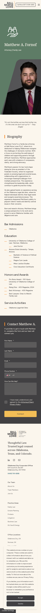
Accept (20, 598)
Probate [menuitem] (10, 514)
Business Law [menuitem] (12, 522)
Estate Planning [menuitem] (13, 511)
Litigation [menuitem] (11, 518)
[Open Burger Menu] (39, 5)
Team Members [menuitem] (13, 490)
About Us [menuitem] (11, 486)
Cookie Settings (8, 611)
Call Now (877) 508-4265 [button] (25, 5)
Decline (20, 604)
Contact (20, 414)
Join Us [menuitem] (10, 494)
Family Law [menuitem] (11, 507)
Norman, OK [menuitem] (12, 542)
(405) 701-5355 (13, 474)
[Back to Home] (9, 4)
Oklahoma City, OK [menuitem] (14, 539)
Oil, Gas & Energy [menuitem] (14, 525)
